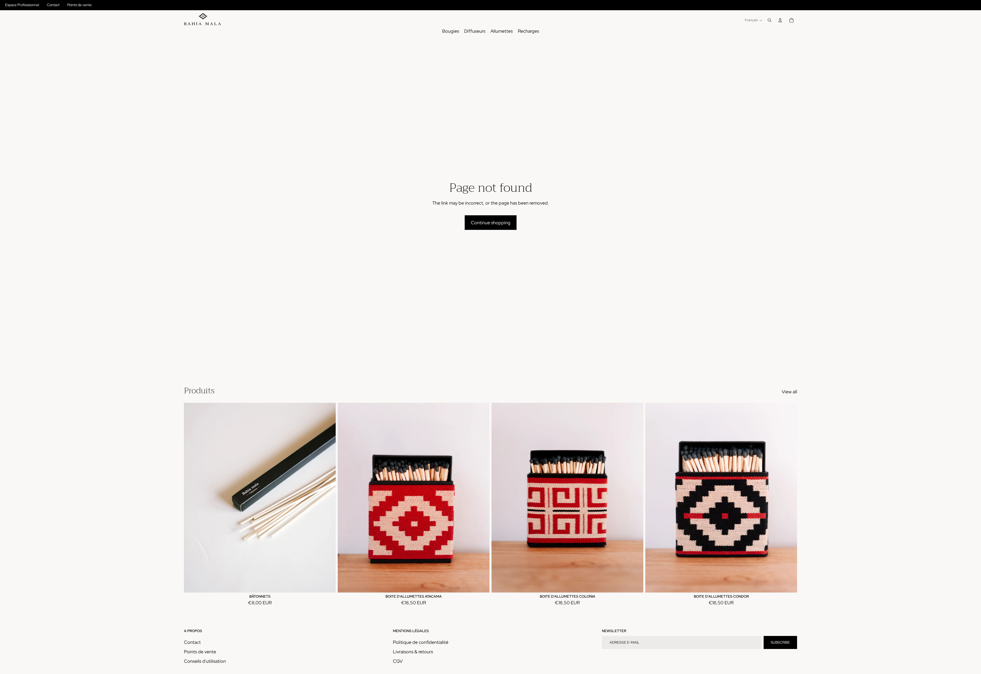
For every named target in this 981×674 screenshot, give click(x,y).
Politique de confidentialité (420, 642)
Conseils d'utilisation (205, 661)
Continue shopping (490, 223)
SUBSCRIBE (780, 642)
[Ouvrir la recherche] (769, 20)
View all (789, 392)
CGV (398, 661)
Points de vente (79, 5)
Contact (53, 5)
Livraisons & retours (413, 652)
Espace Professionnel (22, 5)
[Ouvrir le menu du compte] (780, 20)
